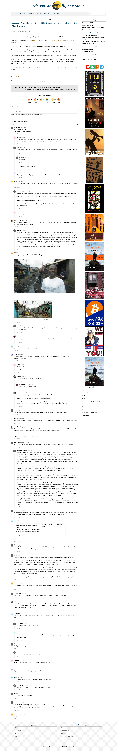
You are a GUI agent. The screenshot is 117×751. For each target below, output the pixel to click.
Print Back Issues (87, 407)
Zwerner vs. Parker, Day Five (90, 29)
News (83, 390)
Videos (94, 46)
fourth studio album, (35, 40)
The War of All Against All (89, 35)
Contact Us (46, 14)
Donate (56, 14)
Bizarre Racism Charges (22, 81)
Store (39, 14)
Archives (31, 14)
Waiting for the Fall (87, 51)
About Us (22, 14)
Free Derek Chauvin (87, 49)
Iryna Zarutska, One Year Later (91, 57)
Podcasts (94, 54)
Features (84, 396)
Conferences (85, 410)
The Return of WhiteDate (89, 23)
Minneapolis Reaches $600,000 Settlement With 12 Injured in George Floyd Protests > (50, 89)
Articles (84, 404)
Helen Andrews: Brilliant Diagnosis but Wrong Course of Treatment (93, 38)
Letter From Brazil (87, 25)
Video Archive (86, 415)
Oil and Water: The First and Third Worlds (94, 27)
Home (13, 14)
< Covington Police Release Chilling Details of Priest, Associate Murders (36, 87)
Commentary (94, 32)
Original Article (15, 76)
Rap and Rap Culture (46, 81)
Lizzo (12, 37)
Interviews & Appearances (89, 412)
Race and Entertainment (34, 81)
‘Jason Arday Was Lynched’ (90, 59)
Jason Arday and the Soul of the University (94, 41)
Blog (94, 20)
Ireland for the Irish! (88, 43)
